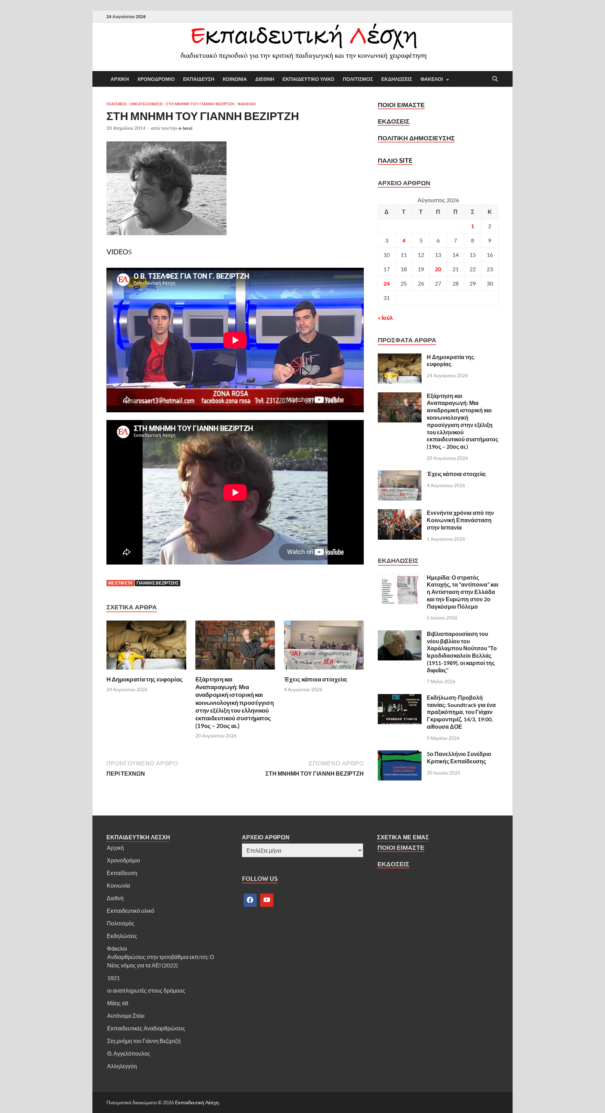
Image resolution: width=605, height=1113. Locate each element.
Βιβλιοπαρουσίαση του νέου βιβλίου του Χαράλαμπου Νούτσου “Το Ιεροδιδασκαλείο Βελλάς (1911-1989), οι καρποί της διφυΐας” (462, 651)
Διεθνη (264, 79)
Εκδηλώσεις (122, 935)
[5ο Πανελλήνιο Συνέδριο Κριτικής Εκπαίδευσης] (400, 754)
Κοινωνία (118, 885)
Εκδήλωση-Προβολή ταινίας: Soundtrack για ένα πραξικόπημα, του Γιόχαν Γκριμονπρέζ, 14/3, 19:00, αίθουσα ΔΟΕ (461, 712)
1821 (113, 977)
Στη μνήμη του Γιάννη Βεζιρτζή (144, 1040)
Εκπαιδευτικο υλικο (308, 79)
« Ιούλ (385, 317)
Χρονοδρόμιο (123, 860)
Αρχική (115, 847)
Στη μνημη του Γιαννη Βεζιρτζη (200, 104)
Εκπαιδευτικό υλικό (130, 910)
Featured (116, 104)
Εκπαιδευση (198, 79)
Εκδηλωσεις (396, 79)
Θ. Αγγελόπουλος (128, 1053)
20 (438, 269)
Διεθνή (115, 898)
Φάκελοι (117, 948)
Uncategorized (146, 104)
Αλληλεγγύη (122, 1066)
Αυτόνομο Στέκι (126, 1015)
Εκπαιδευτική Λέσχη (197, 1102)
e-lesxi (186, 128)
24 (386, 283)
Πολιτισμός (120, 923)
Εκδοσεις (394, 121)
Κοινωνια (235, 79)
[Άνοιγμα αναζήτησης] (495, 79)
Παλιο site (395, 160)
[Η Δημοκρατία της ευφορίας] (146, 647)
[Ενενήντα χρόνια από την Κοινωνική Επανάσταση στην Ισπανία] (400, 513)
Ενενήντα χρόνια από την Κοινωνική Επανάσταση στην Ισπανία (460, 520)
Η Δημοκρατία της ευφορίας (144, 679)
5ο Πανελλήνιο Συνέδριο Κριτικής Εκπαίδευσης (459, 757)
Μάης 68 (117, 1003)
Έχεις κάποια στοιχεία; (316, 679)
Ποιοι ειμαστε (401, 104)
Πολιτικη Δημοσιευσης (416, 138)
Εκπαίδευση (122, 872)
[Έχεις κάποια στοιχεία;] (324, 647)
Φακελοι (431, 79)
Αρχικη (120, 79)
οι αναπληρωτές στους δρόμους (146, 990)
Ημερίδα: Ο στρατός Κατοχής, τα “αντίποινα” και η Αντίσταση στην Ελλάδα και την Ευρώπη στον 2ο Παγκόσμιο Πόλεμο (462, 592)
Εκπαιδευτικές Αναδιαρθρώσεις (146, 1028)
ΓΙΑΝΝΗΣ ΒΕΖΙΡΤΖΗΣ (158, 583)
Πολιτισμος (358, 79)
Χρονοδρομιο (156, 79)
